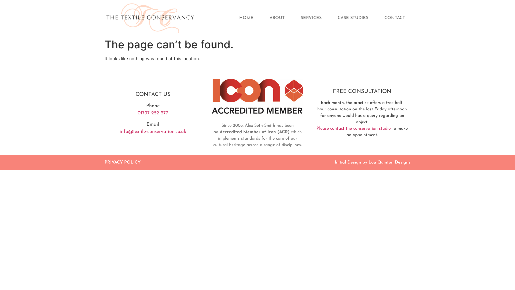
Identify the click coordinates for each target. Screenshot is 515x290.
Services (311, 18)
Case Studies (353, 18)
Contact (394, 18)
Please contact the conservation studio (354, 128)
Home (246, 18)
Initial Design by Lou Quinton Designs (372, 162)
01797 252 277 (153, 113)
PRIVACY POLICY (123, 162)
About (277, 18)
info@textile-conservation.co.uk (153, 131)
